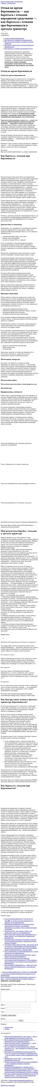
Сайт (2, 1012)
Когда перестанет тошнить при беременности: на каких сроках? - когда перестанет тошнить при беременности (20, 936)
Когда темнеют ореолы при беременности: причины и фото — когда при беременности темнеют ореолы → (18, 978)
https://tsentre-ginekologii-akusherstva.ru (21, 1080)
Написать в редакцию (8, 1085)
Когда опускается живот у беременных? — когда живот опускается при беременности (20, 1044)
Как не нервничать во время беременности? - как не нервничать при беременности (21, 952)
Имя (3, 1005)
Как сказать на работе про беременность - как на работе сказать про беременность (20, 955)
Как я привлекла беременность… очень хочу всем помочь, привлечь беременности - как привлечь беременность (21, 966)
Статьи (7, 1029)
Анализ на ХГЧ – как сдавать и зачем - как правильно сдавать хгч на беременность (18, 932)
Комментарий (5, 989)
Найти (21, 1020)
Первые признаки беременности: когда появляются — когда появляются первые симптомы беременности (21, 1063)
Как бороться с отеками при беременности (18, 40)
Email (3, 1008)
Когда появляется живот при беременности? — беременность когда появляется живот (20, 1040)
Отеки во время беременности (14, 38)
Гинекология (9, 1027)
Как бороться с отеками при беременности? (19, 48)
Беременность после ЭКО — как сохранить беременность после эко (19, 1059)
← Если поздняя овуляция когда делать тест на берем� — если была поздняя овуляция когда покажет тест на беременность (19, 973)
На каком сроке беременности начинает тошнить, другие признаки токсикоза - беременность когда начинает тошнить (21, 941)
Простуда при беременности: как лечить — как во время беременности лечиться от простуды (21, 1037)
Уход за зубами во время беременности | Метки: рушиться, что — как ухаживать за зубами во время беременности (21, 1048)
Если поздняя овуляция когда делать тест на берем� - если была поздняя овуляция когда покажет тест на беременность (19, 920)
